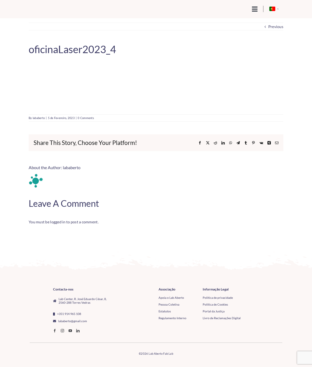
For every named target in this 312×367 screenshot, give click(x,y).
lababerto (39, 118)
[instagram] (62, 330)
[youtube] (70, 330)
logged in (57, 222)
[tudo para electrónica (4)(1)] (257, 299)
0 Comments (86, 118)
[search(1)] (240, 8)
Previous (275, 26)
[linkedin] (78, 330)
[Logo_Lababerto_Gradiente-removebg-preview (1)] (58, 7)
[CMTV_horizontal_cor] (257, 289)
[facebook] (54, 330)
